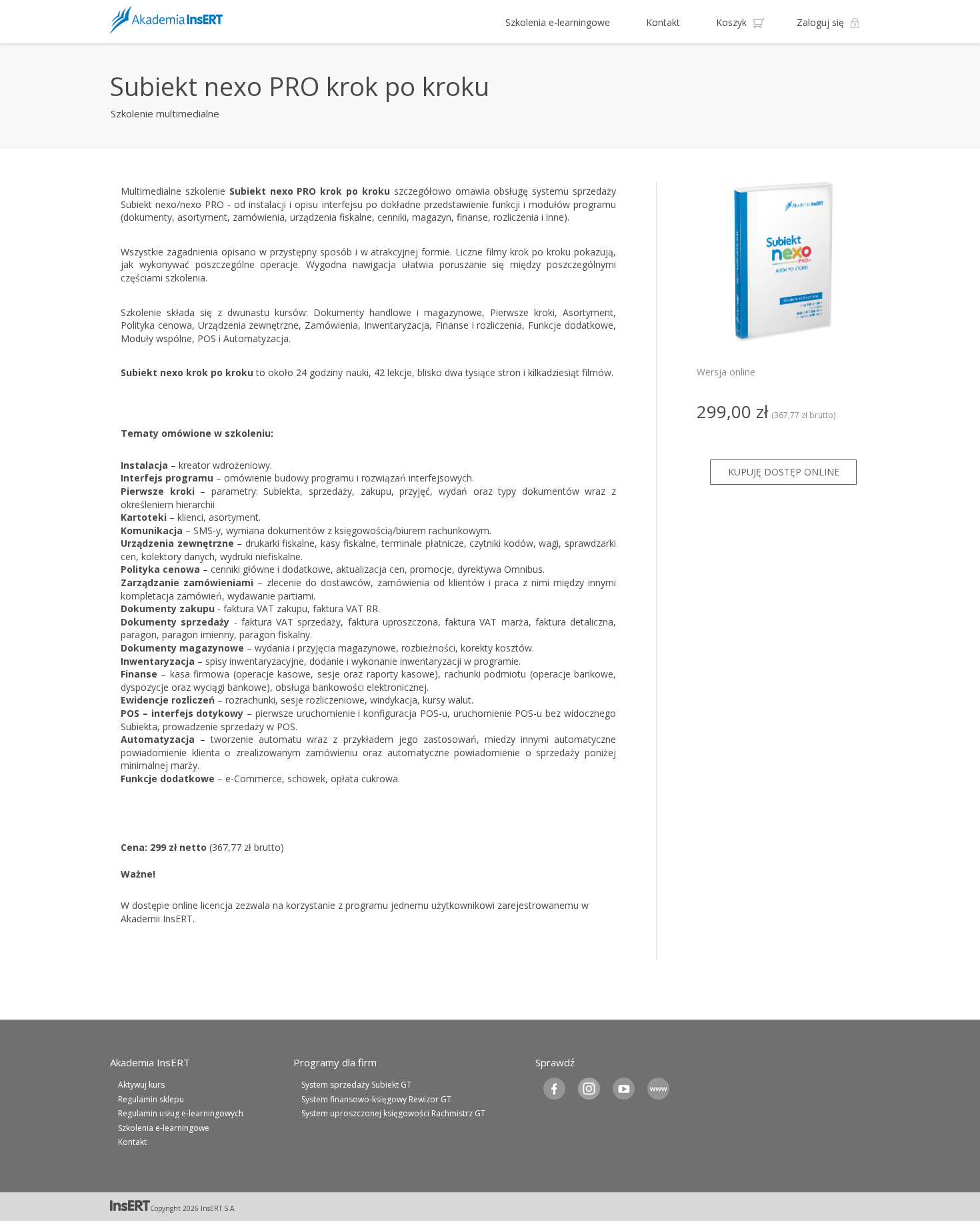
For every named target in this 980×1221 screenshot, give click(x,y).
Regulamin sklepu (151, 1099)
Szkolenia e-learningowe (557, 22)
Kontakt (663, 22)
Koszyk (731, 22)
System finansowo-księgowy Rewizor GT (376, 1099)
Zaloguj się (820, 22)
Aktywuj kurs (141, 1084)
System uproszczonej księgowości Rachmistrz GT (393, 1113)
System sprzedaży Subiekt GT (356, 1084)
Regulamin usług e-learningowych (180, 1113)
